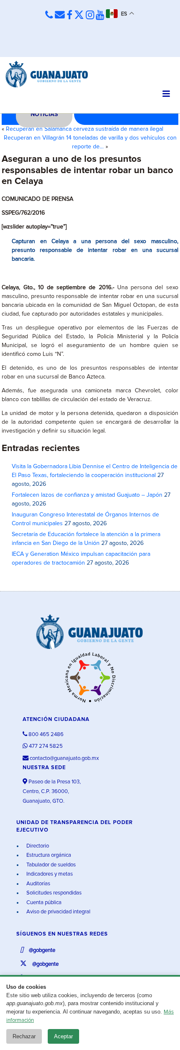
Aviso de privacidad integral (57, 912)
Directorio (37, 846)
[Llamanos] (49, 15)
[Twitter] (79, 15)
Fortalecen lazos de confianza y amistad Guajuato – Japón (87, 495)
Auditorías (37, 884)
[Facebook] (69, 15)
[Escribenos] (60, 15)
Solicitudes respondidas (53, 893)
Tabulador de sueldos (50, 865)
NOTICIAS (44, 114)
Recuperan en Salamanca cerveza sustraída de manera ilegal (84, 129)
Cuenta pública (43, 902)
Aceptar (63, 1036)
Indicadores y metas (49, 874)
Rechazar (24, 1036)
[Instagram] (90, 15)
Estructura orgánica (48, 855)
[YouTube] (100, 15)
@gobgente (41, 950)
